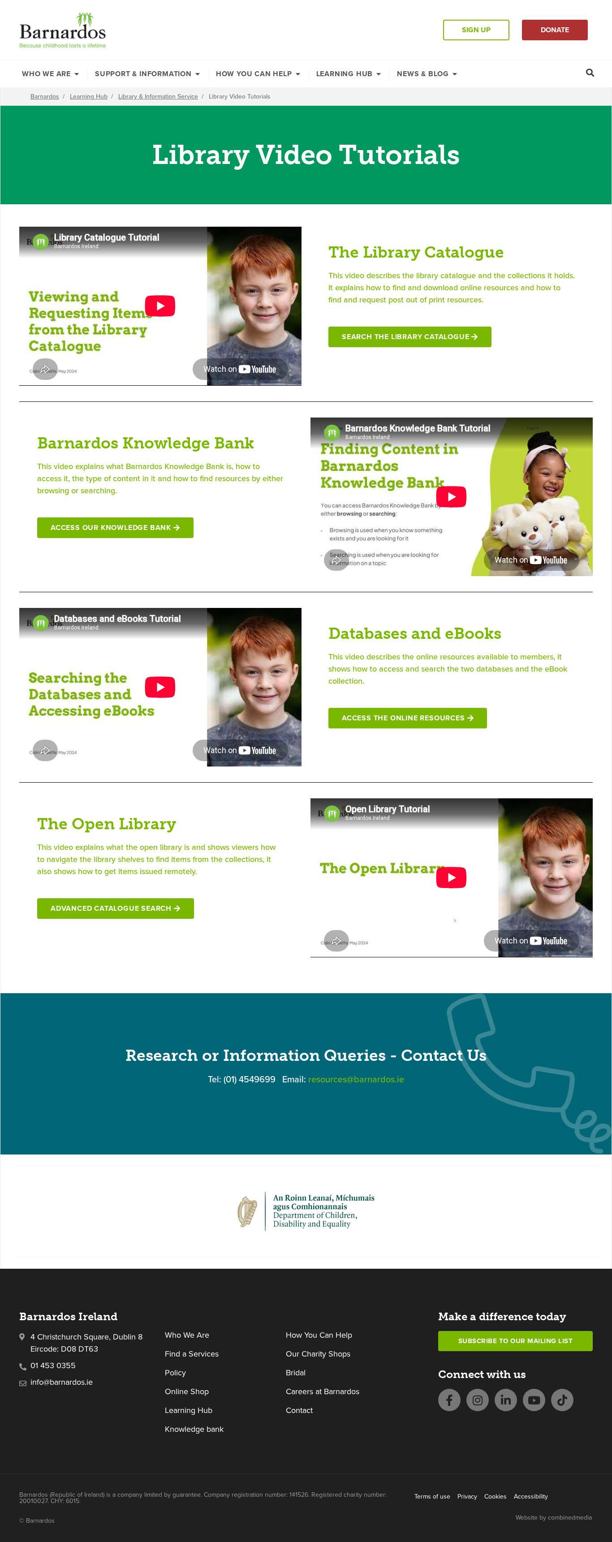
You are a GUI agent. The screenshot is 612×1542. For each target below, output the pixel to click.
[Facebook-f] (449, 1400)
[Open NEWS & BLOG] (454, 74)
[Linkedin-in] (506, 1400)
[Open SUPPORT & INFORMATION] (197, 74)
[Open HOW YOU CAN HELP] (298, 74)
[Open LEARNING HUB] (378, 74)
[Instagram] (477, 1400)
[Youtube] (534, 1400)
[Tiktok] (562, 1400)
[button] (590, 72)
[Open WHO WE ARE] (76, 74)
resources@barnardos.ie (356, 1079)
